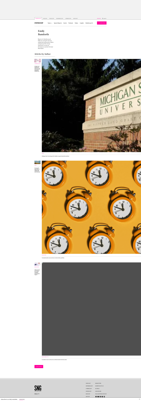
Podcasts (70, 23)
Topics (49, 23)
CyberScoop (68, 18)
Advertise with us (99, 385)
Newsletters (98, 383)
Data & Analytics (45, 356)
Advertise (99, 18)
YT (103, 396)
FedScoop (51, 18)
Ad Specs (97, 388)
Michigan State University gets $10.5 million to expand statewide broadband (55, 156)
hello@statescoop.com (101, 393)
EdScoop (75, 18)
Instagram (102, 396)
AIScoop (45, 18)
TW (98, 396)
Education (44, 255)
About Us (36, 393)
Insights (82, 23)
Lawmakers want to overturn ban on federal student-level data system (54, 359)
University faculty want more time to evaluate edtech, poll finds (53, 257)
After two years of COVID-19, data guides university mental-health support (37, 272)
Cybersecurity (37, 63)
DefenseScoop (59, 18)
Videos (76, 23)
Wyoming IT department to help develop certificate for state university (37, 170)
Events (65, 23)
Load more (39, 366)
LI (99, 396)
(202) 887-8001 (98, 391)
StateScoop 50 (89, 23)
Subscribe (102, 23)
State (43, 153)
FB (95, 396)
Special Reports (58, 23)
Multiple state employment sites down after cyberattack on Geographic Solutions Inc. (37, 69)
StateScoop (38, 18)
